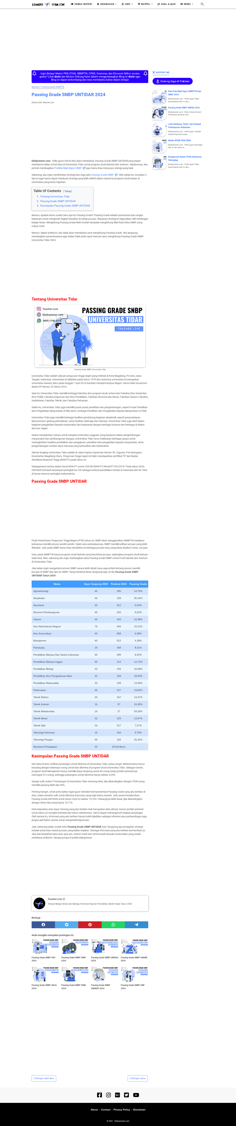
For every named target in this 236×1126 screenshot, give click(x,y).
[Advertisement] (118, 38)
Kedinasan (107, 4)
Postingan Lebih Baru (44, 1078)
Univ (127, 4)
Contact (105, 1109)
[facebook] (43, 924)
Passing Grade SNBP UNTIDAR (58, 201)
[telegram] (136, 924)
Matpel (145, 4)
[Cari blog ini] (202, 4)
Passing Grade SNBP (102, 174)
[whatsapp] (113, 924)
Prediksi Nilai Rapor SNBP (68, 168)
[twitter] (66, 924)
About (94, 1109)
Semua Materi (83, 4)
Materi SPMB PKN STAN (179, 140)
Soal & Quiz (168, 4)
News (187, 4)
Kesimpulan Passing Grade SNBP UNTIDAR (65, 205)
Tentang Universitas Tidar (55, 196)
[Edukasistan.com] (48, 4)
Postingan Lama (137, 1078)
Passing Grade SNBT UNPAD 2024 (184, 107)
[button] (35, 188)
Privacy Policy (122, 1109)
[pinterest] (90, 924)
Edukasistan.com (122, 1121)
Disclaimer (139, 1109)
